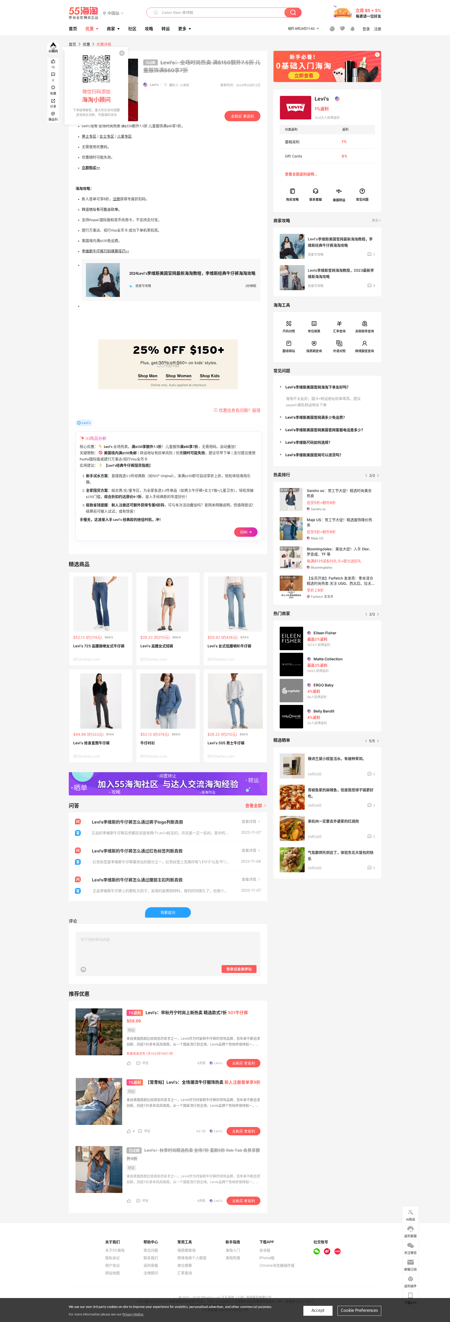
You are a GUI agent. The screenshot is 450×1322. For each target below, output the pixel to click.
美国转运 (339, 200)
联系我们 (150, 1258)
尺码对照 (289, 331)
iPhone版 (266, 1258)
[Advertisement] (327, 921)
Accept (317, 1310)
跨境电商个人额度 (192, 1258)
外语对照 (339, 351)
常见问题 (150, 1250)
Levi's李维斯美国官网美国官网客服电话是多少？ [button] (325, 430)
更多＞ (376, 220)
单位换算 (314, 331)
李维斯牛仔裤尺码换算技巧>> (105, 251)
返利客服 (150, 1265)
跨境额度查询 (364, 351)
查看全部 (254, 805)
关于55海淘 (114, 1250)
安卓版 (264, 1250)
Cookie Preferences (359, 1310)
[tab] (327, 387)
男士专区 (89, 137)
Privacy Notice (132, 1315)
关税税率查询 (364, 331)
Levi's (154, 85)
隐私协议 (112, 1258)
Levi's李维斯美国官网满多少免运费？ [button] (316, 417)
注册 (116, 199)
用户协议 (112, 1265)
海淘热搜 (233, 1258)
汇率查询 (339, 331)
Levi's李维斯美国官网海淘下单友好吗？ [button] (317, 387)
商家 (111, 28)
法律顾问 (150, 1273)
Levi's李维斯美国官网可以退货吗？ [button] (314, 455)
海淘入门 (233, 1250)
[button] (113, 13)
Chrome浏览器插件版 (277, 1265)
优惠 (89, 28)
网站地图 (112, 1273)
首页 (72, 44)
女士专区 (106, 137)
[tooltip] (96, 86)
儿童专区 (124, 137)
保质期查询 (314, 351)
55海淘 (83, 13)
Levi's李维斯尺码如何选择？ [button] (308, 442)
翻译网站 (289, 351)
